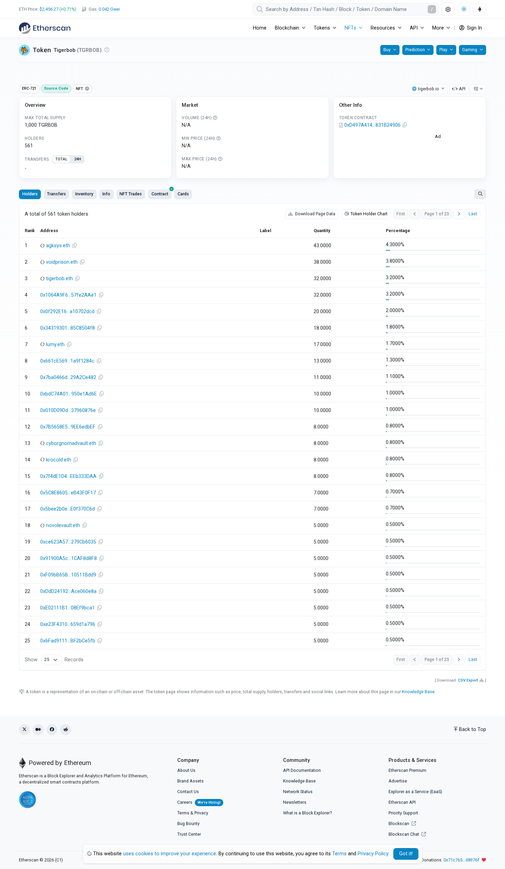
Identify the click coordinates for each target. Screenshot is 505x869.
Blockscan (399, 823)
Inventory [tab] (84, 193)
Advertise (398, 781)
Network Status (298, 791)
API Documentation (302, 770)
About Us (186, 770)
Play (443, 49)
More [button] (438, 28)
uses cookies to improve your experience (169, 854)
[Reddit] (65, 729)
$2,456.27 (49, 9)
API (462, 88)
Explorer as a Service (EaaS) (415, 791)
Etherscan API (402, 802)
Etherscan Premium (407, 770)
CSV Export (468, 680)
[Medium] (38, 729)
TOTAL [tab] (61, 159)
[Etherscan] (44, 28)
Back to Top (472, 729)
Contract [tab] (160, 193)
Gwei (109, 9)
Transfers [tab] (56, 193)
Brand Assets (190, 781)
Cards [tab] (183, 193)
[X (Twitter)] (24, 729)
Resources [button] (383, 28)
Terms (183, 812)
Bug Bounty (188, 823)
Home (260, 28)
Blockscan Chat (404, 834)
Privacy (201, 812)
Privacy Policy (373, 854)
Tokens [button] (322, 28)
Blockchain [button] (287, 28)
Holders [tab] (30, 193)
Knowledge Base (418, 691)
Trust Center (189, 834)
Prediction (415, 49)
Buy (387, 49)
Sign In (473, 28)
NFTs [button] (350, 28)
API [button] (414, 28)
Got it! (406, 854)
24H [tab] (77, 159)
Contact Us (188, 791)
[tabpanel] (95, 168)
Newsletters (294, 802)
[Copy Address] (405, 125)
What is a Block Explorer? (307, 812)
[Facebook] (51, 729)
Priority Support (403, 812)
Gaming (469, 49)
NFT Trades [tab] (131, 193)
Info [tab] (106, 193)
